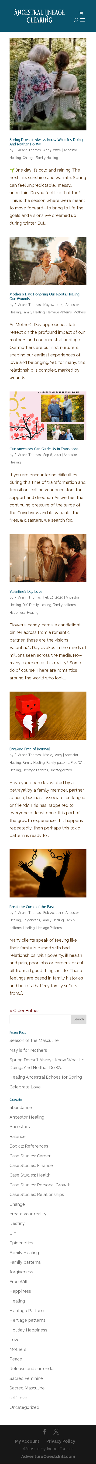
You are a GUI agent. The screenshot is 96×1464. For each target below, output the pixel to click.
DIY (25, 605)
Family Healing (47, 158)
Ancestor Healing (27, 1117)
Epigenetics (31, 920)
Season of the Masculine (34, 1040)
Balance (18, 1136)
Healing (32, 612)
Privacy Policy (60, 1441)
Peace (16, 1358)
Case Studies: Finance (31, 1165)
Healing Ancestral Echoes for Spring (46, 1077)
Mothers (79, 312)
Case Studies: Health (30, 1175)
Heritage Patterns (59, 312)
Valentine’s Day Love (26, 591)
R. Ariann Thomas (27, 150)
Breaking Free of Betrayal (30, 749)
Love (15, 1339)
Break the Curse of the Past (32, 906)
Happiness (17, 612)
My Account (27, 1441)
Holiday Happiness (28, 1330)
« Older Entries (25, 1010)
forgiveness (21, 1271)
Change (28, 158)
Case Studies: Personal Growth (40, 1184)
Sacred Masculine (27, 1387)
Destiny (17, 1223)
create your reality (28, 1213)
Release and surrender (32, 1368)
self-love (18, 1397)
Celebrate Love (25, 1086)
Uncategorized (61, 770)
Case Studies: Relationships (37, 1194)
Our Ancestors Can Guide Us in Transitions (44, 449)
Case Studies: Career (30, 1155)
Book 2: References (29, 1146)
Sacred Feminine (26, 1378)
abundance (21, 1107)
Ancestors (20, 1126)
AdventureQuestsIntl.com (48, 1456)
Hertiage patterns (27, 1320)
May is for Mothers (28, 1050)
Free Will (77, 762)
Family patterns (64, 605)
